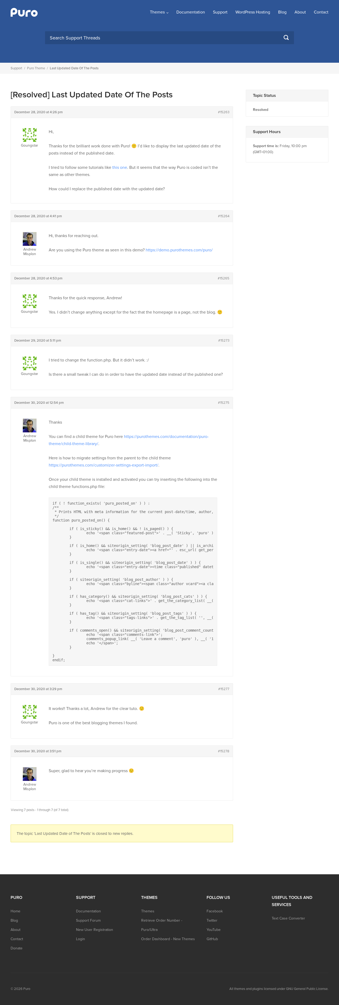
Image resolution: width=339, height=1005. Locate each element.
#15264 (223, 216)
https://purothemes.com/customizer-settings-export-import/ (103, 465)
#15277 (223, 689)
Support (220, 12)
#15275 (223, 403)
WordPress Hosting (252, 12)
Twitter (212, 920)
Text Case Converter (288, 918)
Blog (282, 12)
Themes (157, 12)
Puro (26, 989)
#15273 (223, 340)
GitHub (212, 939)
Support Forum (88, 920)
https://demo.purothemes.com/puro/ (179, 250)
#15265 (223, 278)
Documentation (190, 12)
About (300, 12)
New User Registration (94, 929)
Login (80, 939)
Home (15, 911)
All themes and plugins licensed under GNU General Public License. (278, 989)
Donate (17, 948)
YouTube (214, 929)
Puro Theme (36, 68)
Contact (321, 12)
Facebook (215, 911)
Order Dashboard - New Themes (168, 939)
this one (119, 167)
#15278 (223, 751)
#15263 (223, 112)
